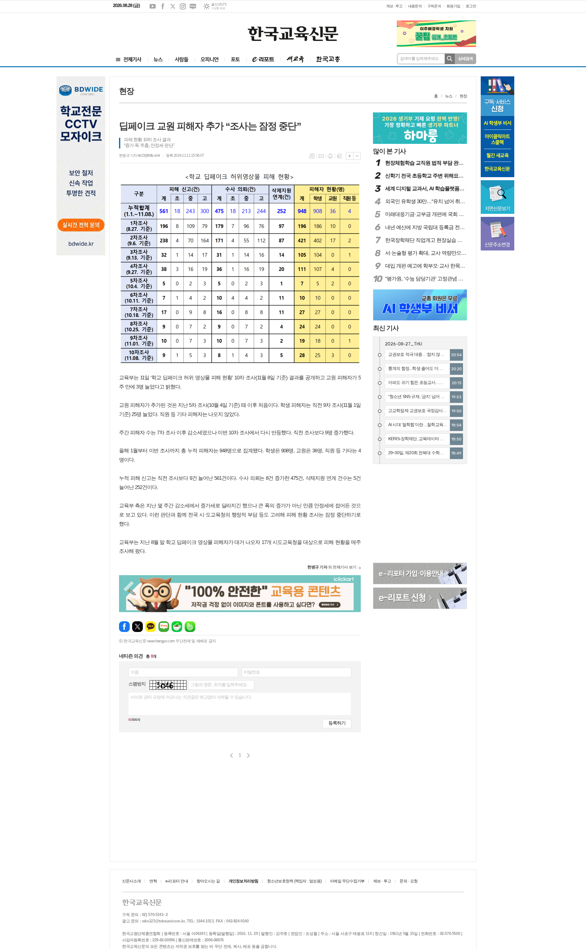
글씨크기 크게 (349, 156)
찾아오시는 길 (208, 881)
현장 (463, 96)
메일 (321, 156)
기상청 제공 (218, 8)
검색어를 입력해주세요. (420, 58)
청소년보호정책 (294, 881)
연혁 (153, 881)
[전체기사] (129, 59)
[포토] (235, 59)
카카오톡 (150, 626)
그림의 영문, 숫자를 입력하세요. (219, 684)
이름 (135, 672)
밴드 (190, 626)
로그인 (471, 6)
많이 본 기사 (389, 151)
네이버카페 (177, 626)
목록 (312, 156)
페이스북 (162, 6)
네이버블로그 (192, 6)
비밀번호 (252, 672)
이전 (231, 755)
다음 (248, 755)
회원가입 (453, 6)
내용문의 (415, 6)
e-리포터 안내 (176, 881)
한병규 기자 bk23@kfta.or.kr (139, 155)
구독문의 (434, 6)
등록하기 (336, 722)
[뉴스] (158, 59)
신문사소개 (131, 881)
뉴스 (448, 96)
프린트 (330, 156)
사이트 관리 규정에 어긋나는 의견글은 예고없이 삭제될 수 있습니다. (191, 697)
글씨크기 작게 (357, 156)
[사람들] (182, 59)
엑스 (172, 6)
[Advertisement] (149, 29)
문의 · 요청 (409, 881)
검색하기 (450, 58)
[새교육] (295, 59)
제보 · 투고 (394, 6)
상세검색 (465, 58)
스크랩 (339, 156)
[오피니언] (210, 59)
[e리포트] (263, 59)
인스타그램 (182, 6)
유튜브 (152, 6)
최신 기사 (386, 327)
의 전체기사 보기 (331, 567)
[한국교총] (328, 59)
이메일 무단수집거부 (347, 881)
